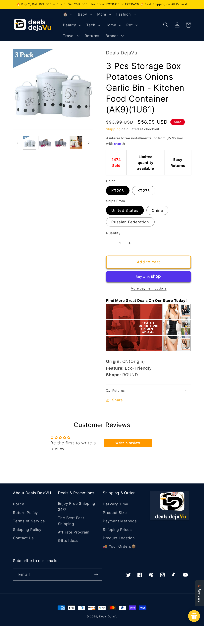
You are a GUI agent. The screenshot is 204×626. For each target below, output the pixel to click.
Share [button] (117, 400)
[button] (67, 14)
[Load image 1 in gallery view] (29, 142)
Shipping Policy (27, 529)
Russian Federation (130, 222)
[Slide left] (17, 142)
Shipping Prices (117, 529)
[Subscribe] (96, 575)
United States (124, 210)
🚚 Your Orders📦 (119, 546)
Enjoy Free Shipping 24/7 (76, 506)
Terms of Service (29, 521)
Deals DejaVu (108, 616)
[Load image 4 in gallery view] (76, 142)
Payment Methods (120, 521)
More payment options (149, 288)
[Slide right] (88, 142)
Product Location (119, 538)
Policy (18, 504)
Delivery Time (115, 504)
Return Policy (25, 512)
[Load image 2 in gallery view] (44, 142)
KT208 (117, 190)
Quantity (113, 233)
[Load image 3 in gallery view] (60, 142)
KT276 (143, 190)
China (157, 210)
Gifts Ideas (68, 540)
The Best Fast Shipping (71, 521)
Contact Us (23, 538)
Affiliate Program (73, 532)
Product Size (115, 512)
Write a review (127, 443)
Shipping (113, 129)
